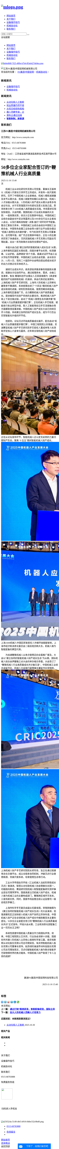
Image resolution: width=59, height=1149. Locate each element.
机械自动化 (12, 25)
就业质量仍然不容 (15, 105)
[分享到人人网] (15, 1002)
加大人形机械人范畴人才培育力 (25, 1012)
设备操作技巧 (13, 22)
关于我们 (11, 19)
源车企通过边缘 (14, 115)
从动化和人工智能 (15, 102)
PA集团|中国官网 (26, 72)
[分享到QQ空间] (5, 1002)
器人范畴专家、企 (15, 112)
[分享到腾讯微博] (12, 1002)
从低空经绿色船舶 (15, 109)
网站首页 (11, 16)
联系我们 (11, 29)
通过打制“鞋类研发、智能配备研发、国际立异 (32, 1009)
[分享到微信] (18, 1002)
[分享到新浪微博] (8, 1002)
